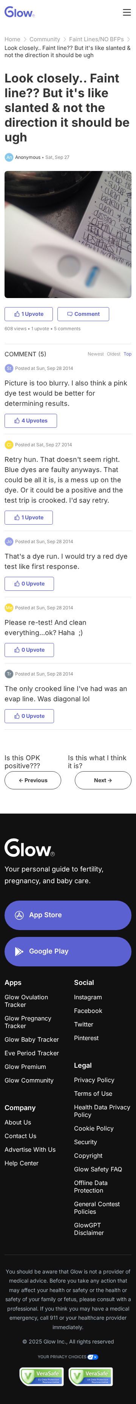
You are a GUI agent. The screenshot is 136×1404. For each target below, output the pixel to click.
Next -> (103, 780)
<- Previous (33, 780)
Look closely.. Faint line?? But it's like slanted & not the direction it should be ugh (68, 51)
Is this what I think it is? (97, 762)
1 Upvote (32, 314)
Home (12, 39)
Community (44, 39)
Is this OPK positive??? (22, 762)
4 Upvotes (35, 420)
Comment (87, 314)
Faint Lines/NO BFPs (96, 39)
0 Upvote (33, 583)
